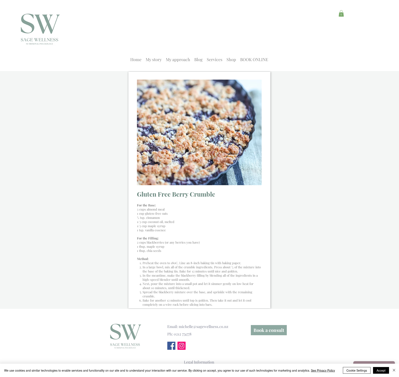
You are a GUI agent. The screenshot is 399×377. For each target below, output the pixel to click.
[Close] (394, 370)
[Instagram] (181, 346)
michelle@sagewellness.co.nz (203, 326)
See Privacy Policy (323, 370)
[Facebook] (171, 346)
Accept (381, 370)
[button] (341, 13)
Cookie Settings (356, 370)
